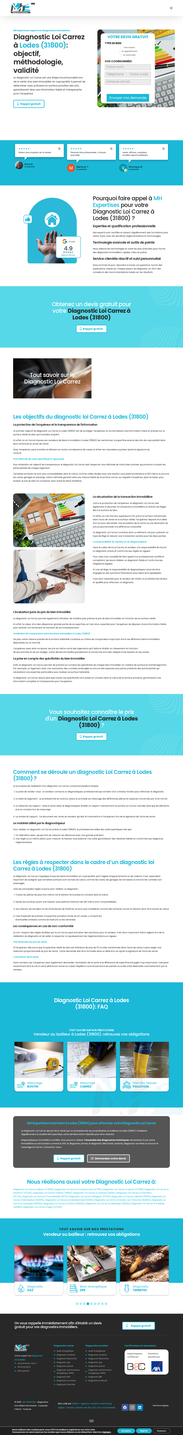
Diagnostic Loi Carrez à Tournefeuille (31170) (45, 1196)
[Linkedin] (139, 1407)
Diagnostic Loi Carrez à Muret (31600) (52, 1192)
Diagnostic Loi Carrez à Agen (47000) (42, 1207)
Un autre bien (129, 55)
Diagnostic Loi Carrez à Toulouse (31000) (94, 1192)
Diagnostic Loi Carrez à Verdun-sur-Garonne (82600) (122, 1199)
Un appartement (129, 51)
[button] (84, 181)
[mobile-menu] (167, 8)
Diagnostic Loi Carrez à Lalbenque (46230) (107, 1203)
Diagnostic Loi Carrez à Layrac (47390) (123, 1189)
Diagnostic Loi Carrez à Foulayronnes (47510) (78, 1189)
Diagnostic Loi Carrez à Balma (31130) (130, 1196)
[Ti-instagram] (132, 1407)
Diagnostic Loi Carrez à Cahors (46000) (64, 1203)
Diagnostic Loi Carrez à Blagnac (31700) (89, 1196)
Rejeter (144, 1431)
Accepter (126, 1431)
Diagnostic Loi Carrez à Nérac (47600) (33, 1189)
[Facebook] (125, 1407)
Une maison (129, 47)
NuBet (75, 1403)
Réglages (161, 1431)
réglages (106, 1432)
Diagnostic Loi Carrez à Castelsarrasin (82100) (69, 1199)
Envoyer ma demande (127, 97)
